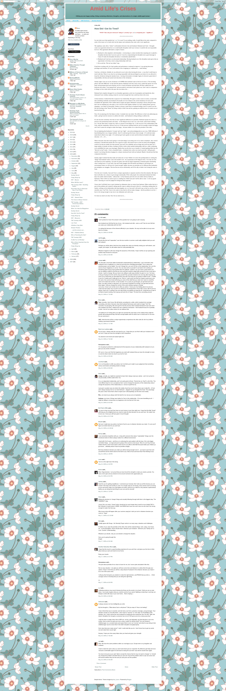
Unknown (101, 601)
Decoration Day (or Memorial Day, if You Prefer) (79, 189)
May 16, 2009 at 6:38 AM (105, 232)
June (73, 170)
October (73, 161)
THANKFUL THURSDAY (76, 85)
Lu (134, 32)
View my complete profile (75, 40)
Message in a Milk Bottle (77, 103)
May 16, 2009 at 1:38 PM (105, 454)
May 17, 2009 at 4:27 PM (105, 556)
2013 (71, 144)
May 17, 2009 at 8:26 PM (105, 582)
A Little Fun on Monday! (77, 239)
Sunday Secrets (96, 20)
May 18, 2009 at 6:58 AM (105, 596)
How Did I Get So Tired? (106, 28)
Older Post (155, 667)
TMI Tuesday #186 (76, 220)
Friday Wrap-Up (75, 177)
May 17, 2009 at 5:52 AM (105, 541)
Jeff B (100, 238)
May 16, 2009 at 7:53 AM (105, 339)
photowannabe (74, 83)
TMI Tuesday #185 (76, 237)
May (72, 173)
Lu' (99, 588)
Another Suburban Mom (105, 546)
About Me (75, 20)
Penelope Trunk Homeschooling (74, 111)
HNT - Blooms (75, 180)
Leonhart (101, 361)
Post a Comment (101, 663)
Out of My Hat (74, 59)
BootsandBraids (75, 77)
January (73, 256)
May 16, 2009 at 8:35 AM (105, 356)
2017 (71, 137)
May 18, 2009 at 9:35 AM (105, 659)
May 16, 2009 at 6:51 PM (105, 476)
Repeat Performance (75, 79)
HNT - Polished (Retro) (77, 232)
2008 (71, 259)
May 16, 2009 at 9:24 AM (105, 402)
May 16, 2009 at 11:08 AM (105, 428)
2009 (71, 154)
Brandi (100, 421)
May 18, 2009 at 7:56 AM (105, 635)
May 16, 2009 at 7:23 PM (105, 491)
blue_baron (116, 679)
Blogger (129, 679)
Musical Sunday (74, 67)
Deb (99, 521)
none (100, 459)
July (72, 168)
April (72, 249)
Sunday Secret (75, 175)
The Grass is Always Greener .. (79, 199)
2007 (71, 261)
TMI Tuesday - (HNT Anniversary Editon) (77, 202)
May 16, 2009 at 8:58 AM (105, 368)
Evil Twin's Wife (103, 408)
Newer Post (98, 667)
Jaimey (100, 481)
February (74, 254)
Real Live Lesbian (103, 329)
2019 (71, 132)
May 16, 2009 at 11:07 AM (105, 416)
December (74, 156)
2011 (71, 149)
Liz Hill (100, 217)
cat (99, 641)
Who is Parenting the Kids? (78, 235)
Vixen (100, 497)
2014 (71, 142)
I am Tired (117, 40)
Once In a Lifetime (74, 90)
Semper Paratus (75, 227)
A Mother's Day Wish (77, 225)
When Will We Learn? (77, 182)
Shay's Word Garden (76, 89)
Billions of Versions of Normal (79, 72)
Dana (100, 300)
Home (68, 20)
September (74, 163)
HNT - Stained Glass (77, 197)
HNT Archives (85, 20)
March (73, 251)
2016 (71, 139)
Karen (100, 469)
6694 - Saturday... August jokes (78, 73)
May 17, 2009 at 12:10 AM (105, 515)
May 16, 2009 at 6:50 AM (105, 254)
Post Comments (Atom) (108, 670)
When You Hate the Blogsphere (80, 208)
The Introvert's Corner (76, 119)
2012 (71, 146)
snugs (100, 260)
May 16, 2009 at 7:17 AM (105, 323)
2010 (71, 151)
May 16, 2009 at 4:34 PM (105, 464)
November (74, 158)
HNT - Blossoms (75, 218)
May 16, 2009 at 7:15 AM (105, 294)
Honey (100, 433)
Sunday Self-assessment (76, 60)
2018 (71, 135)
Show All (87, 126)
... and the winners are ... (78, 230)
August (73, 165)
